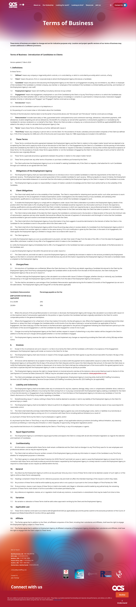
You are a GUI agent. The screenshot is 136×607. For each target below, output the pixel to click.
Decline (122, 595)
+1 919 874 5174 (23, 556)
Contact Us (14, 575)
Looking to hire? (78, 5)
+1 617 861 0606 (25, 558)
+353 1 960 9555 (24, 563)
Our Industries (48, 5)
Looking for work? (62, 5)
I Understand (122, 602)
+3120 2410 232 (34, 565)
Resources (89, 5)
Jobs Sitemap (15, 578)
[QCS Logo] (13, 5)
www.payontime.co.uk (97, 373)
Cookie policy (58, 600)
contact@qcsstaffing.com (19, 570)
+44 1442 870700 (29, 554)
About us (37, 5)
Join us (98, 5)
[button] (111, 5)
